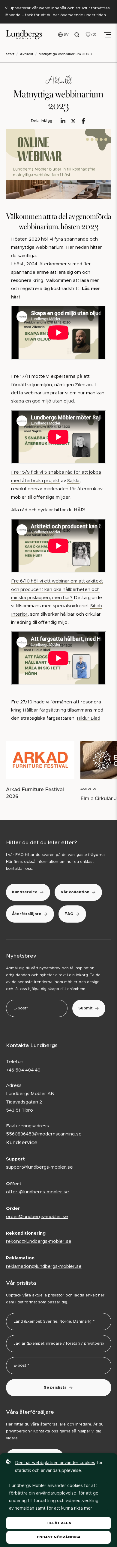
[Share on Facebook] (83, 121)
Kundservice (25, 892)
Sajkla (73, 480)
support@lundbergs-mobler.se (39, 1167)
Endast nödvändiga (58, 1537)
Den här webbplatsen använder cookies (55, 1463)
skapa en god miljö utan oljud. (43, 401)
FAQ (69, 914)
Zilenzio (83, 385)
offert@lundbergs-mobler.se (37, 1192)
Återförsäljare (26, 914)
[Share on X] (73, 121)
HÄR (79, 510)
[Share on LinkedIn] (63, 121)
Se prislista (55, 1388)
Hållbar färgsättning (45, 710)
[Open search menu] (77, 34)
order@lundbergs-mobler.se (37, 1216)
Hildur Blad (88, 718)
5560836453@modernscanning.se (44, 1134)
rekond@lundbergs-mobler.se (38, 1241)
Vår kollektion (75, 892)
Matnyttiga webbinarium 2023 (65, 54)
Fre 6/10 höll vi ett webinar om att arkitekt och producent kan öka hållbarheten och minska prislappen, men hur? (57, 589)
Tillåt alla (58, 1523)
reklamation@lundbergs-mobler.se (44, 1266)
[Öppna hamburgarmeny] (107, 35)
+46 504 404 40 (23, 1070)
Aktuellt (26, 54)
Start (10, 54)
